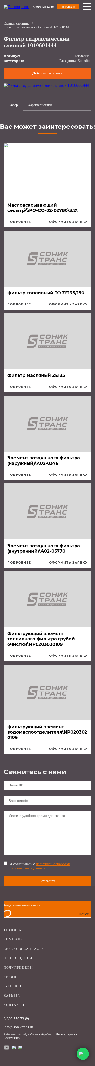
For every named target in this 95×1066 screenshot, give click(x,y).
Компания (15, 939)
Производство (19, 958)
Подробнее (19, 221)
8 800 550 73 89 (16, 1019)
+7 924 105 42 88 (43, 6)
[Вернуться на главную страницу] (16, 7)
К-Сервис (13, 986)
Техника (13, 930)
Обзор (13, 105)
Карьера (12, 995)
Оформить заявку (68, 221)
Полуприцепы (18, 967)
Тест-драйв (68, 6)
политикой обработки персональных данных (40, 866)
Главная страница (16, 23)
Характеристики (40, 105)
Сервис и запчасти (24, 949)
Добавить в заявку (47, 73)
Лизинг (11, 977)
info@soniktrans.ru (18, 1027)
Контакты (14, 1005)
